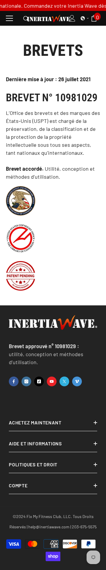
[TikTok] (39, 381)
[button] (85, 18)
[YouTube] (52, 381)
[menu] (9, 18)
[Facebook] (14, 381)
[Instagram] (26, 381)
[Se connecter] (72, 18)
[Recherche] (26, 18)
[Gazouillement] (64, 381)
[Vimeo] (77, 381)
